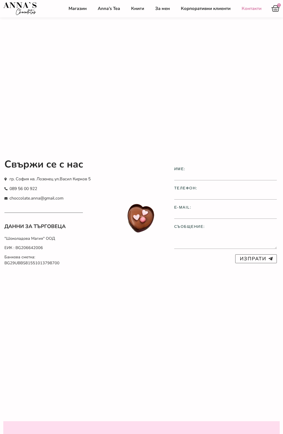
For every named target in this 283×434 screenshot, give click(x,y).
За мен (162, 8)
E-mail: (183, 207)
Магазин (78, 8)
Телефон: (186, 188)
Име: (180, 169)
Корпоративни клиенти (206, 8)
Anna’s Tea (109, 8)
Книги (137, 8)
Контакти (252, 8)
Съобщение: (189, 227)
